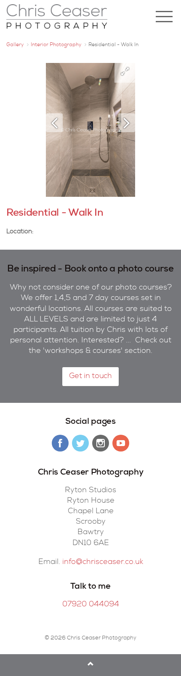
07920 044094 (90, 604)
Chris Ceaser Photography (56, 16)
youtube (120, 443)
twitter (80, 443)
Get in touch (90, 376)
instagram (100, 443)
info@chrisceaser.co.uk (102, 562)
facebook (60, 443)
